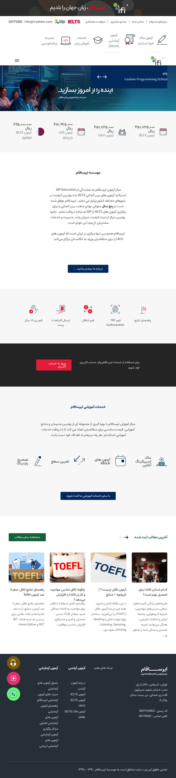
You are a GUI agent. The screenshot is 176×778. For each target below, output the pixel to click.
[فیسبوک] (19, 769)
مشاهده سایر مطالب (27, 537)
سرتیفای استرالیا (158, 21)
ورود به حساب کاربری (57, 365)
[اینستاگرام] (11, 769)
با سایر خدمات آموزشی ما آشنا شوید (88, 496)
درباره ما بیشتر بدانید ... (88, 268)
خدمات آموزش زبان (81, 40)
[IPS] (88, 88)
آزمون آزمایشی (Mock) (114, 40)
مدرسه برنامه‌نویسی (49, 40)
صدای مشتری (118, 21)
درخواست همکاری (95, 21)
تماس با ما (138, 21)
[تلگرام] (27, 769)
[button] (104, 77)
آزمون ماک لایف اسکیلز (146, 40)
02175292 (15, 22)
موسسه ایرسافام (105, 769)
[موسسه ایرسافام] (157, 60)
